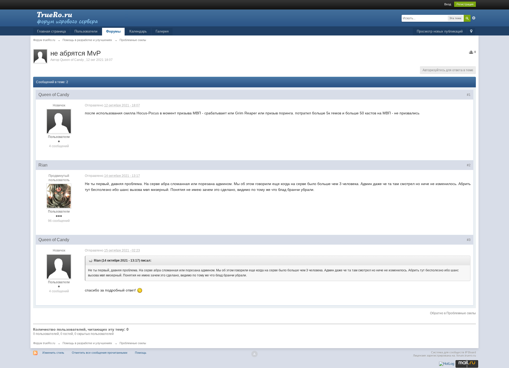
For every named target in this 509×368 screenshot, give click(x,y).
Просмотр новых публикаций (440, 31)
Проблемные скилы (133, 343)
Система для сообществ (447, 352)
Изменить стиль (53, 352)
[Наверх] (254, 354)
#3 (469, 240)
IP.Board (470, 352)
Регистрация (465, 4)
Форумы (113, 31)
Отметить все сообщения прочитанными (99, 352)
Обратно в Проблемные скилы (453, 313)
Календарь (138, 31)
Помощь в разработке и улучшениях (87, 343)
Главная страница (51, 31)
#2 (469, 165)
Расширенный (474, 18)
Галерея (162, 31)
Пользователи (85, 31)
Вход (447, 4)
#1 (469, 95)
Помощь (140, 352)
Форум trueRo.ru (44, 343)
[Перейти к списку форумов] (80, 18)
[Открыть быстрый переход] (471, 31)
